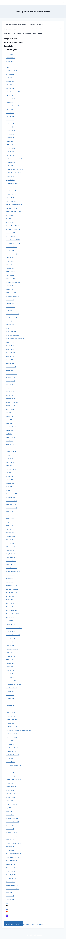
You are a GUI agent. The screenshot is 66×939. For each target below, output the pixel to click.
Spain (9, 740)
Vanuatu (10, 871)
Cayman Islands (12, 208)
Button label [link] (19, 924)
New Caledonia (12, 589)
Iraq (9, 419)
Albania (10, 74)
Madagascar (11, 508)
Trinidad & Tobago (13, 818)
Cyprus (10, 264)
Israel (9, 430)
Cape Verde (11, 201)
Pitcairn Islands (12, 649)
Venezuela (11, 878)
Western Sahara (12, 889)
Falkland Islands (12, 314)
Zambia (10, 896)
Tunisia (10, 825)
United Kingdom (12, 857)
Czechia (10, 268)
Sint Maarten (11, 709)
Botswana (10, 162)
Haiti (9, 395)
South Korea (11, 733)
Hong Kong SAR (12, 402)
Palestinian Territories (14, 628)
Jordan (10, 448)
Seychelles (11, 698)
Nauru (9, 578)
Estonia (10, 303)
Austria (10, 113)
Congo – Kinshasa (13, 243)
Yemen (10, 892)
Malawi (10, 511)
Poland (10, 652)
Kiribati (10, 458)
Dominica (10, 278)
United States (11, 860)
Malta (9, 525)
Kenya (9, 455)
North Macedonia (12, 613)
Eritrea (10, 300)
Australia (10, 109)
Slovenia (10, 716)
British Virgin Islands (13, 173)
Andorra (10, 81)
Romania (10, 666)
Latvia (9, 476)
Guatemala (11, 377)
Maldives (10, 518)
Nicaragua (11, 596)
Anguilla (10, 88)
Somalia (10, 723)
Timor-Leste (11, 804)
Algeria (10, 77)
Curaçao (10, 261)
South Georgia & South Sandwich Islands (19, 730)
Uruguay (10, 864)
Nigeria (10, 603)
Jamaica (10, 437)
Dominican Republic (13, 282)
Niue (9, 606)
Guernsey (10, 381)
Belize (9, 141)
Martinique (11, 529)
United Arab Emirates (13, 853)
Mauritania (11, 532)
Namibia (10, 575)
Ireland (10, 423)
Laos (9, 472)
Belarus (10, 134)
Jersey (10, 444)
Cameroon (11, 194)
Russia (10, 670)
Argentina (10, 95)
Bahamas (10, 120)
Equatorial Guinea (12, 296)
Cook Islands (11, 247)
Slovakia (10, 712)
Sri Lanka (10, 744)
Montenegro (11, 557)
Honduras (10, 398)
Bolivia (10, 155)
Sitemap (39, 935)
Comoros (10, 236)
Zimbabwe (11, 899)
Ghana (10, 356)
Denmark (10, 271)
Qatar (9, 659)
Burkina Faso (11, 183)
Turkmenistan (11, 832)
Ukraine (10, 850)
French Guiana (12, 331)
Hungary (10, 405)
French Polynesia (12, 335)
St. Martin (10, 762)
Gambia (10, 345)
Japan (9, 441)
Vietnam (10, 882)
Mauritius (10, 536)
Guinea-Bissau (12, 388)
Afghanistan (11, 67)
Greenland (11, 367)
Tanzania (10, 797)
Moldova (10, 546)
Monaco (10, 550)
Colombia (10, 233)
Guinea (10, 384)
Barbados (10, 130)
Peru (9, 642)
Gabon (10, 342)
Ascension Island (12, 106)
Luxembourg (11, 501)
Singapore (11, 705)
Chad (9, 215)
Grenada (10, 370)
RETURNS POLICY (10, 58)
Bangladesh (11, 127)
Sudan (10, 772)
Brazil (9, 166)
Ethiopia (10, 310)
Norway (10, 617)
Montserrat (11, 561)
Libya (9, 490)
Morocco (10, 564)
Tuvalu (10, 839)
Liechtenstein (11, 494)
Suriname (10, 776)
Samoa (10, 677)
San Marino (11, 680)
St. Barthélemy (12, 747)
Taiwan (10, 790)
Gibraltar (10, 359)
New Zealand (11, 592)
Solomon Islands (12, 719)
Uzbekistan (11, 867)
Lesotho (10, 483)
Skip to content (9, 924)
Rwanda (10, 673)
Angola (10, 84)
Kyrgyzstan (11, 469)
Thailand (10, 800)
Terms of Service (10, 61)
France (10, 328)
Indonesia (10, 416)
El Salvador (11, 292)
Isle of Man (11, 426)
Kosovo (10, 462)
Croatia (10, 257)
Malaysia (10, 515)
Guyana (10, 391)
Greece (10, 363)
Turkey (10, 829)
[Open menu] (63, 3)
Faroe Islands (11, 317)
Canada (10, 197)
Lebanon (10, 479)
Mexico (10, 543)
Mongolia (10, 554)
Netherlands (11, 585)
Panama (10, 631)
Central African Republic (14, 211)
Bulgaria (10, 180)
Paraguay (10, 638)
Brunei (10, 176)
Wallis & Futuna (12, 885)
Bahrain (10, 123)
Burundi (10, 187)
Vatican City (11, 874)
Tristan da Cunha (12, 822)
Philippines (11, 645)
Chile (9, 218)
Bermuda (10, 148)
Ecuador (10, 285)
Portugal (10, 656)
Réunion (10, 663)
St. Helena (11, 751)
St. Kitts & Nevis (12, 755)
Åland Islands (11, 70)
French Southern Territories (15, 338)
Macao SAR (11, 504)
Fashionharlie (26, 924)
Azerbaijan (11, 116)
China (9, 222)
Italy (9, 434)
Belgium (10, 137)
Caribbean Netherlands (14, 204)
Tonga (10, 815)
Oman (9, 621)
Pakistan (10, 624)
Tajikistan (10, 793)
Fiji (9, 321)
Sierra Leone (11, 702)
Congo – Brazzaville (13, 240)
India (9, 412)
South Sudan (11, 737)
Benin (9, 144)
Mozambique (11, 568)
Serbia (10, 695)
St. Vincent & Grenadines (14, 769)
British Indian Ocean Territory (15, 169)
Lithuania (10, 497)
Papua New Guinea (13, 635)
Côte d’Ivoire (11, 254)
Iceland (10, 409)
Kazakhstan (11, 451)
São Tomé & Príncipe (13, 684)
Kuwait (10, 465)
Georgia (10, 349)
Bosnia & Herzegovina (14, 158)
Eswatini (10, 307)
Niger (9, 599)
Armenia (10, 98)
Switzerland (11, 786)
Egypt (9, 289)
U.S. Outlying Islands (13, 843)
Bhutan (10, 151)
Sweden (10, 783)
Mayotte (10, 539)
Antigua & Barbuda (13, 91)
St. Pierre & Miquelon (13, 765)
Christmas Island (12, 225)
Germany (10, 352)
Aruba (9, 102)
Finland (10, 324)
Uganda (10, 846)
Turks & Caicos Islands (14, 836)
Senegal (10, 691)
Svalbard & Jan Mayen (14, 779)
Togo (9, 807)
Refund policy (9, 54)
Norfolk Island (12, 610)
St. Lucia (10, 758)
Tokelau (10, 811)
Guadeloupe (11, 374)
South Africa (11, 726)
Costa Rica (11, 250)
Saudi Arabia (11, 688)
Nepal (9, 582)
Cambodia (11, 190)
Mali (9, 522)
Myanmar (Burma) (13, 571)
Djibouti (10, 275)
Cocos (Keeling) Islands (14, 229)
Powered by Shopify (35, 924)
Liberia (10, 487)
